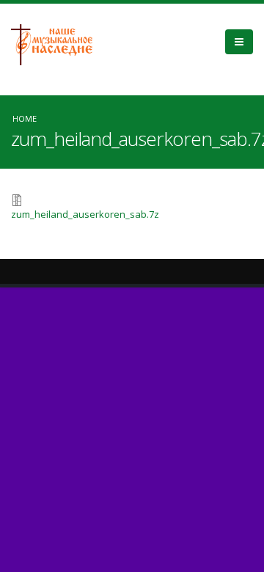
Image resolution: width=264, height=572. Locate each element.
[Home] (57, 43)
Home (24, 118)
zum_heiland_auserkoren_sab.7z (85, 214)
